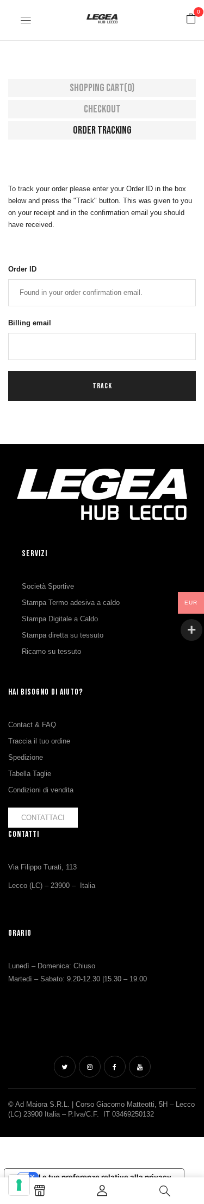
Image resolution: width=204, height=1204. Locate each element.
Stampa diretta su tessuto (62, 635)
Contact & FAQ (32, 725)
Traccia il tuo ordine (39, 741)
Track (102, 385)
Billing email (29, 323)
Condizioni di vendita (40, 790)
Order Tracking (102, 130)
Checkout (102, 109)
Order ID (22, 269)
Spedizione (25, 757)
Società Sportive (48, 586)
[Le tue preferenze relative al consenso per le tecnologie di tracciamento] (19, 1185)
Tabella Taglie (29, 774)
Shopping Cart (102, 87)
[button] (191, 19)
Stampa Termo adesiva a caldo (71, 602)
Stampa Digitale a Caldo (60, 619)
